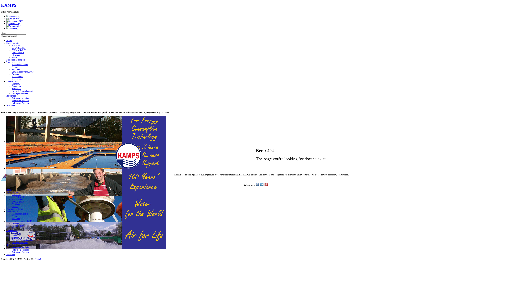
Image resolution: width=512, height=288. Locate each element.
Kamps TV (16, 88)
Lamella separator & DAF (23, 72)
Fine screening (18, 76)
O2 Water (16, 55)
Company (16, 84)
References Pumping (20, 103)
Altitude (38, 259)
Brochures (10, 105)
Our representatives (20, 93)
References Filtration (20, 100)
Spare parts (16, 79)
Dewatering (17, 74)
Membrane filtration (20, 64)
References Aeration (20, 98)
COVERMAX (18, 52)
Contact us (16, 86)
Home (9, 40)
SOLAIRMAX (18, 48)
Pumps (14, 67)
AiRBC (15, 57)
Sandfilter (16, 69)
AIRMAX (16, 45)
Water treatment (13, 62)
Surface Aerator (13, 43)
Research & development (22, 91)
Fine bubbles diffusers (15, 60)
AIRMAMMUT (19, 50)
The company (12, 81)
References (11, 96)
